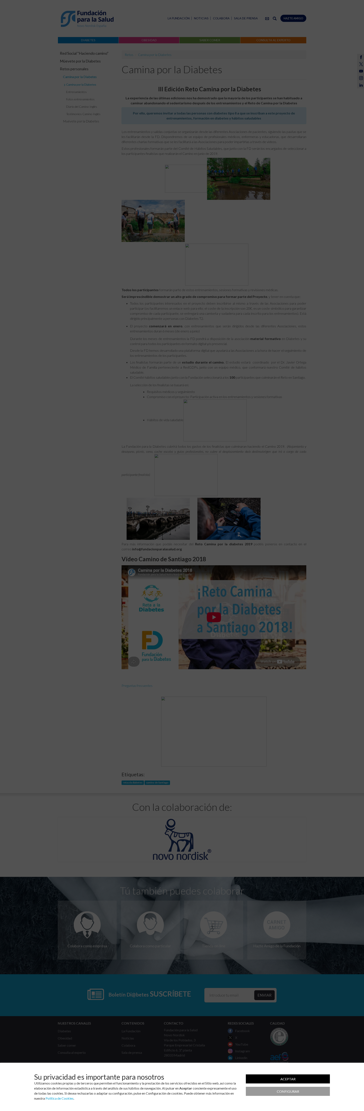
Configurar (288, 1091)
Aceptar (288, 1079)
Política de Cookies (60, 1098)
